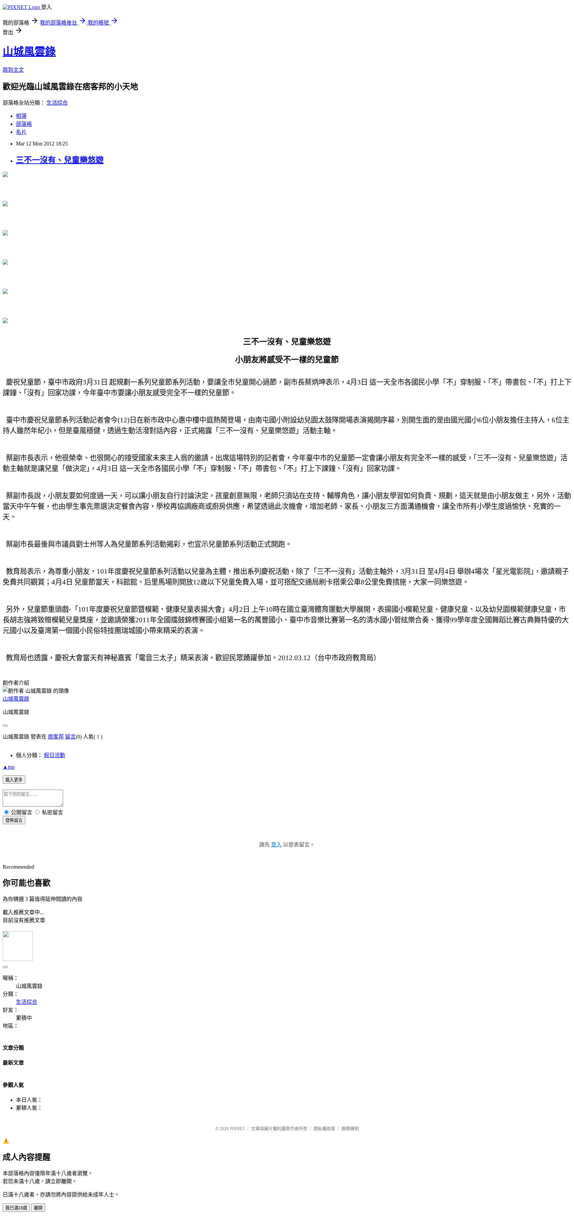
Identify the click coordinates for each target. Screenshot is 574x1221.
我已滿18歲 (16, 1207)
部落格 (24, 124)
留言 (70, 737)
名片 (21, 132)
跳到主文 (13, 70)
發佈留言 (14, 820)
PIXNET (237, 1128)
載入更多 (14, 779)
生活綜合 (57, 103)
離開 (38, 1207)
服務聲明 (350, 1128)
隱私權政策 (324, 1128)
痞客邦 (56, 737)
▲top (9, 767)
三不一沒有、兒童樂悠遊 (60, 160)
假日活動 (54, 755)
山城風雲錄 (29, 51)
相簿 (21, 116)
